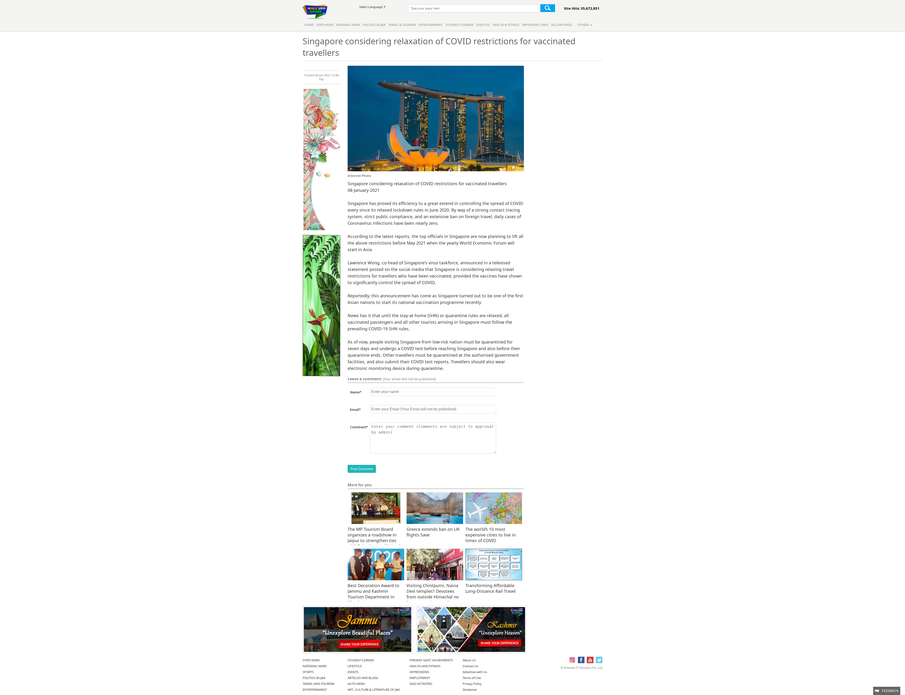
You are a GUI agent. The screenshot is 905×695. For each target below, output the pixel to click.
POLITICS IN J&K (314, 678)
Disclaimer (470, 689)
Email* (355, 409)
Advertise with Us (475, 672)
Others (583, 25)
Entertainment (431, 25)
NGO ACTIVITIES (421, 684)
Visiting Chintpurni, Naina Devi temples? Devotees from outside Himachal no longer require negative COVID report (433, 591)
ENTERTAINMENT (315, 689)
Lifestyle (483, 25)
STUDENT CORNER (361, 660)
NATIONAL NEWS (315, 666)
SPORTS (308, 672)
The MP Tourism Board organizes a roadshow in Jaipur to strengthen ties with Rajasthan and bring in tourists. (375, 534)
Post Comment (362, 469)
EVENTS (353, 672)
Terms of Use (472, 678)
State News (324, 25)
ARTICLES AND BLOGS (363, 678)
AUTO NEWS (356, 684)
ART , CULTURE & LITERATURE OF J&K (374, 689)
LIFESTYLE (355, 666)
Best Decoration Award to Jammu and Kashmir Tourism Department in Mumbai (373, 591)
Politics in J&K (374, 25)
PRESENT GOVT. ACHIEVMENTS (431, 660)
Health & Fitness (506, 25)
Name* (356, 392)
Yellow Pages (561, 25)
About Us (469, 660)
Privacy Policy (472, 684)
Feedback (889, 691)
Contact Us (470, 666)
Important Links (535, 25)
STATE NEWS (311, 660)
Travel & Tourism (402, 25)
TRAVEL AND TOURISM (318, 684)
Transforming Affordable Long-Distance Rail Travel (490, 588)
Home (309, 25)
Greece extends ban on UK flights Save (433, 532)
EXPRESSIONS (419, 672)
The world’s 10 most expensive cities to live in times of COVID (490, 534)
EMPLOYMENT (420, 678)
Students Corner (459, 25)
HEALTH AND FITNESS (425, 666)
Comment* (359, 427)
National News (348, 25)
